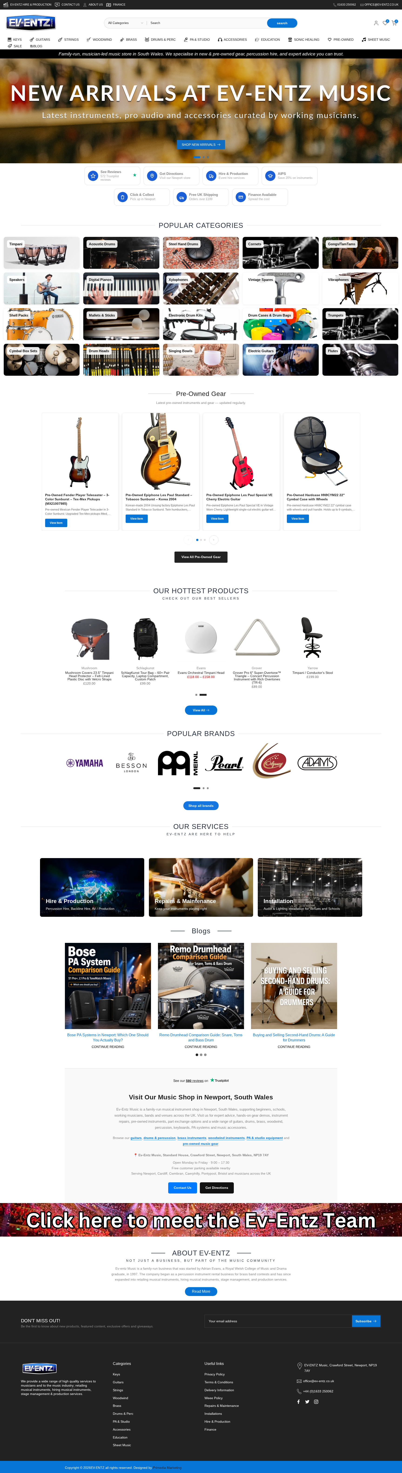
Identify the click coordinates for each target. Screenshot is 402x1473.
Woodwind (120, 1398)
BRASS (130, 39)
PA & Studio (121, 1421)
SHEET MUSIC (378, 39)
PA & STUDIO (199, 39)
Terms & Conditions (218, 1382)
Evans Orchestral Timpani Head (201, 672)
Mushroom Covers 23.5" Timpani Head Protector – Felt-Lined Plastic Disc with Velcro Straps (89, 676)
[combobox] (206, 23)
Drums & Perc (123, 1413)
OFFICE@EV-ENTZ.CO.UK (382, 4)
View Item (56, 523)
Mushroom (89, 668)
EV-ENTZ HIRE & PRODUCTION (31, 4)
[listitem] (42, 253)
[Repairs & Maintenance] (201, 887)
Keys (116, 1374)
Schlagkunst (145, 668)
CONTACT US (71, 4)
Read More (201, 1291)
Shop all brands (201, 806)
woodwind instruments (226, 1138)
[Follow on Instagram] (316, 1402)
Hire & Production (217, 1421)
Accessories (122, 1429)
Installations (213, 1413)
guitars (136, 1138)
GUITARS (42, 39)
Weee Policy (213, 1398)
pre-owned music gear (200, 1144)
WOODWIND (101, 39)
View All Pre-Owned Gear (201, 557)
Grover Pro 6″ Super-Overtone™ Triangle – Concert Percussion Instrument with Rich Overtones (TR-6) (257, 677)
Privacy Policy (214, 1374)
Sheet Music (122, 1445)
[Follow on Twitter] (307, 1402)
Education (120, 1437)
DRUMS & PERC (162, 39)
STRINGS (70, 39)
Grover (257, 668)
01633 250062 (347, 4)
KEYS (16, 39)
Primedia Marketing (167, 1468)
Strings (118, 1390)
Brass (117, 1406)
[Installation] (310, 887)
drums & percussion (160, 1138)
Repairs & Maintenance (221, 1406)
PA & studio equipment (265, 1138)
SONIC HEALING (305, 39)
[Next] (213, 540)
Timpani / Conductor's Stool (312, 672)
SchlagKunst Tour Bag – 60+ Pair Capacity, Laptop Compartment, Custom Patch (145, 676)
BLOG (37, 46)
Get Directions (216, 1188)
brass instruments (192, 1138)
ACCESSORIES (234, 39)
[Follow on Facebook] (298, 1402)
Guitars (118, 1382)
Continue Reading (108, 1047)
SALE (17, 46)
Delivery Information (219, 1390)
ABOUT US (96, 4)
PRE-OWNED (343, 39)
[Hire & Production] (92, 887)
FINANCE (119, 4)
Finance (210, 1429)
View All (199, 710)
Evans (201, 668)
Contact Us (182, 1188)
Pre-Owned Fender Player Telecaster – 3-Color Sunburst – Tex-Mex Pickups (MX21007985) (77, 499)
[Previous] (188, 540)
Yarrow (313, 668)
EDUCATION (269, 39)
